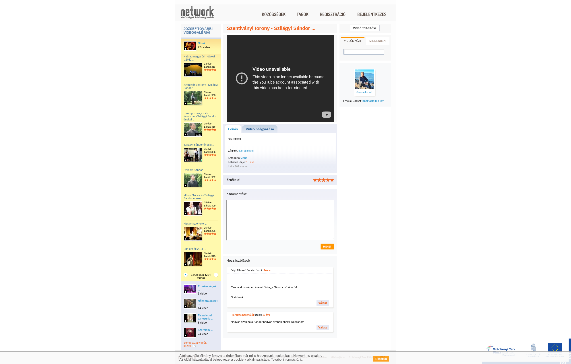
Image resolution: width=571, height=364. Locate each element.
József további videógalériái (198, 30)
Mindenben (377, 40)
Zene (244, 158)
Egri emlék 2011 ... (195, 248)
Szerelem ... (205, 330)
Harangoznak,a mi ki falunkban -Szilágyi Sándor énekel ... (200, 116)
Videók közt (352, 40)
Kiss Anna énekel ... (195, 223)
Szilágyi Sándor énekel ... (199, 144)
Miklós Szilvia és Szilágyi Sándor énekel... (199, 197)
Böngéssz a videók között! (195, 344)
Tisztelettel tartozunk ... (205, 317)
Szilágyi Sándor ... (194, 170)
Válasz (322, 303)
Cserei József (364, 92)
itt (301, 359)
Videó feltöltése (365, 28)
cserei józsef (246, 150)
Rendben (381, 358)
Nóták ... (203, 43)
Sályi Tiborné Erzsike (243, 270)
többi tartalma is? (373, 101)
